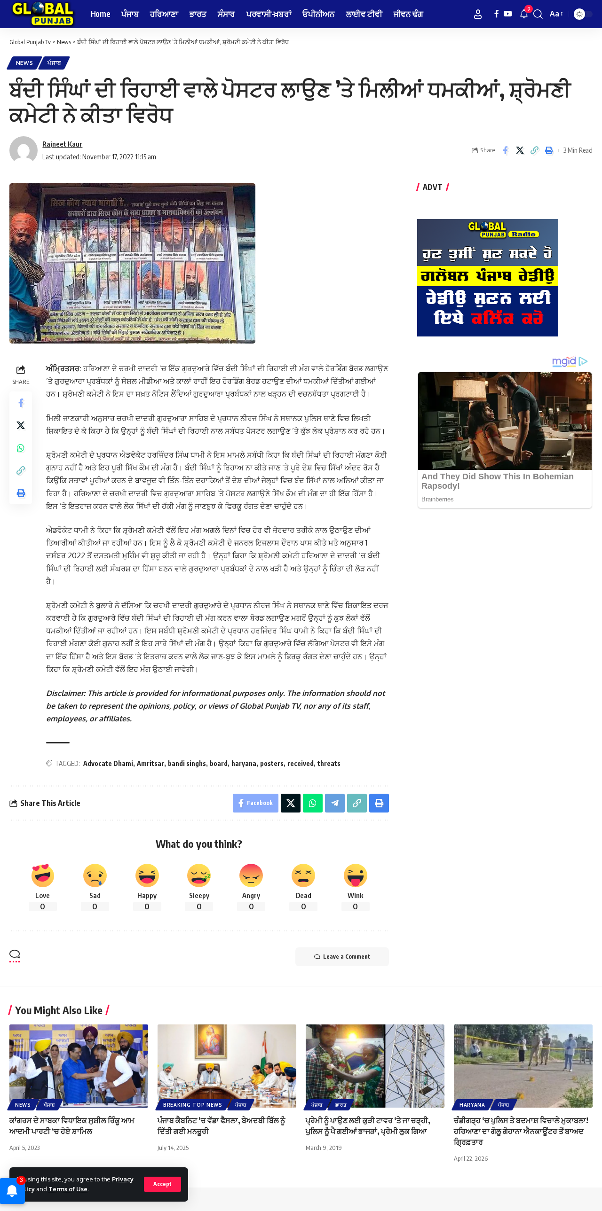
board (219, 763)
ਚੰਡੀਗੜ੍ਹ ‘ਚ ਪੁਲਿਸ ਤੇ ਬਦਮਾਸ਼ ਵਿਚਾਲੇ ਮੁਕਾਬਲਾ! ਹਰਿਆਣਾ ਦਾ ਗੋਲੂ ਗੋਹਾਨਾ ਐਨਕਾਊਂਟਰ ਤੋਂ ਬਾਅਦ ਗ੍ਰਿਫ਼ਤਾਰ (521, 1131)
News (24, 62)
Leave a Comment (346, 956)
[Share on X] (519, 150)
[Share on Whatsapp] (20, 448)
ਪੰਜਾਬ (54, 62)
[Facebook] (496, 14)
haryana (243, 763)
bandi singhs (187, 763)
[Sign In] (478, 14)
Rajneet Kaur (62, 144)
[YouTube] (508, 14)
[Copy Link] (534, 150)
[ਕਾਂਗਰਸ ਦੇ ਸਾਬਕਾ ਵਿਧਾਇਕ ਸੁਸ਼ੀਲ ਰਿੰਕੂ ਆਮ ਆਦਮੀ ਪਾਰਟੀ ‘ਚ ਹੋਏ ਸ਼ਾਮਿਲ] (78, 1066)
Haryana (472, 1105)
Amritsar (150, 763)
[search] (538, 14)
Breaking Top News (192, 1105)
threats (329, 763)
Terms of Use (67, 1189)
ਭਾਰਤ (340, 1105)
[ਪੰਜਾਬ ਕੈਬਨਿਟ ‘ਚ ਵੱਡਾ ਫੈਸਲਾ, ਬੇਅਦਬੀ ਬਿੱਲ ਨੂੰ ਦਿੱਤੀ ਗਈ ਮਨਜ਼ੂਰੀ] (227, 1066)
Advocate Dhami (108, 763)
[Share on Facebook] (505, 150)
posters (272, 763)
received (300, 763)
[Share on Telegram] (335, 803)
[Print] (548, 150)
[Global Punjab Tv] (42, 14)
